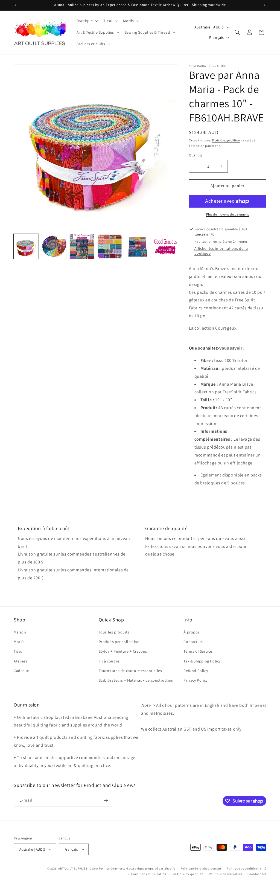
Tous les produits (114, 632)
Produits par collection (119, 641)
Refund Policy (195, 670)
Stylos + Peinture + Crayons (123, 651)
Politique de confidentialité (246, 868)
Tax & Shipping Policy (202, 661)
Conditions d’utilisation (148, 874)
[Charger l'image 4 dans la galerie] (109, 246)
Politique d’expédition (187, 874)
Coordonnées (256, 874)
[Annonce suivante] (264, 5)
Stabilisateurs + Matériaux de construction (136, 680)
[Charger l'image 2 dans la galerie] (54, 246)
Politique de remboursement (200, 868)
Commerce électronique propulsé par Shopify (142, 868)
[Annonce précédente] (16, 5)
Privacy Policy (195, 680)
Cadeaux (21, 670)
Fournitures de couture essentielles (130, 670)
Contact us (193, 641)
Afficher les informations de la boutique (221, 251)
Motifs (19, 641)
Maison (20, 632)
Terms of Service (197, 651)
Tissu (18, 651)
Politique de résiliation (225, 874)
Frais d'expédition (226, 140)
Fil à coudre (109, 661)
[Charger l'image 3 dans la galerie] (82, 246)
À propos (191, 632)
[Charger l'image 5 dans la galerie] (137, 246)
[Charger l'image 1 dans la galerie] (26, 246)
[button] (86, 21)
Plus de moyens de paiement (227, 214)
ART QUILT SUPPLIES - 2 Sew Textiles (84, 868)
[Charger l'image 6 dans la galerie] (165, 246)
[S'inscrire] (106, 800)
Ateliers (20, 661)
